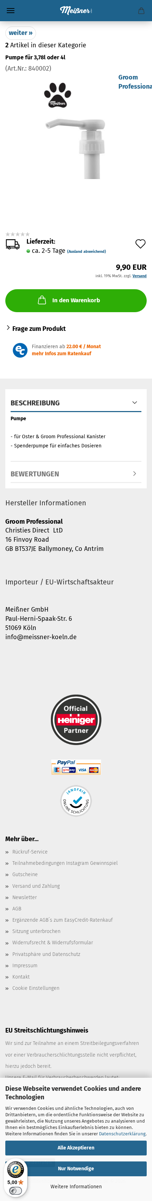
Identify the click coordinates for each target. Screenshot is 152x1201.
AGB (16, 909)
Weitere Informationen (76, 1187)
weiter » (21, 33)
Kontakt (21, 977)
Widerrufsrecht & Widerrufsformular (52, 943)
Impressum (24, 966)
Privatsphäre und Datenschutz (46, 954)
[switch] (15, 1191)
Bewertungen (35, 474)
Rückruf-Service (30, 852)
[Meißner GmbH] (76, 10)
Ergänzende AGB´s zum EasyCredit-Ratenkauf (62, 920)
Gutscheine (25, 875)
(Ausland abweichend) (86, 251)
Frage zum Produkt (39, 329)
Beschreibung (35, 403)
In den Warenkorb (76, 300)
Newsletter (24, 897)
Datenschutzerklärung (122, 1133)
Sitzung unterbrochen (36, 931)
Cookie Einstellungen (35, 988)
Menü (10, 10)
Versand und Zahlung (36, 886)
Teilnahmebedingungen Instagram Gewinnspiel (65, 863)
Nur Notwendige (76, 1169)
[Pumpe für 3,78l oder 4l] (76, 126)
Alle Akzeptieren (76, 1148)
